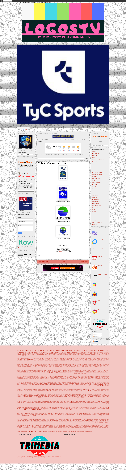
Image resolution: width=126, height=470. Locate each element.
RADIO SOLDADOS (70, 413)
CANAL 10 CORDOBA (35, 359)
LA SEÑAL (85, 384)
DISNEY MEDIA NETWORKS (80, 373)
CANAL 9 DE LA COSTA (101, 364)
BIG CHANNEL (77, 357)
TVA (67, 427)
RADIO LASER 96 (68, 407)
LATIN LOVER (107, 384)
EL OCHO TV (46, 376)
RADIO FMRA (34, 403)
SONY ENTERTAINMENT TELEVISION (94, 418)
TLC (79, 425)
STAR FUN (67, 419)
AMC (106, 353)
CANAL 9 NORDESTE (42, 365)
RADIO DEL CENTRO (20, 400)
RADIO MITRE (30, 409)
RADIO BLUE (93, 395)
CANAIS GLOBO (29, 359)
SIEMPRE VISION (58, 418)
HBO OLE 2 (26, 383)
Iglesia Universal (95, 188)
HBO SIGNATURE (38, 383)
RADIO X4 (35, 415)
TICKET (66, 425)
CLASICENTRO (19, 370)
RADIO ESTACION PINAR (68, 401)
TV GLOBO (30, 427)
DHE (33, 372)
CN (53, 370)
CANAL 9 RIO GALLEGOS (72, 365)
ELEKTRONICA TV (88, 376)
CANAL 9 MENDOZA (35, 365)
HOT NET (74, 383)
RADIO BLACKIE (88, 395)
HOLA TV (64, 383)
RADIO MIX (34, 409)
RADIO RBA (32, 412)
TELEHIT (87, 421)
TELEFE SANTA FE (77, 421)
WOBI (56, 431)
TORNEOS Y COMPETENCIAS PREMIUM (28, 426)
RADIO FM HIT (85, 402)
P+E (71, 390)
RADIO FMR (30, 403)
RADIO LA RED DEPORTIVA (21, 407)
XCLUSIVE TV (66, 431)
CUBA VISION (87, 371)
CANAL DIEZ (63, 366)
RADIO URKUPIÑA (90, 414)
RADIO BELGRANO (70, 395)
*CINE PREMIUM (40, 350)
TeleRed (94, 220)
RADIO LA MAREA (73, 406)
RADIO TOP (33, 414)
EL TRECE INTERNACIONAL (76, 376)
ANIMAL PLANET (63, 354)
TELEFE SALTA (71, 421)
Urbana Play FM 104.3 (102, 274)
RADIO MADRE (49, 408)
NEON (66, 389)
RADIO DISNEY (56, 400)
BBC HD (59, 357)
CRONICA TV (83, 371)
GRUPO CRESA (33, 382)
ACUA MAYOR (30, 353)
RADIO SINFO (64, 413)
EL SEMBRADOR (62, 376)
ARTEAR (24, 355)
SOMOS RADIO (79, 418)
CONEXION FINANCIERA (47, 371)
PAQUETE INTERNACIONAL (87, 390)
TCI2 (64, 420)
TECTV (71, 420)
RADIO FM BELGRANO (65, 402)
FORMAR (78, 378)
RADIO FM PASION (104, 402)
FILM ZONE (56, 378)
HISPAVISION (56, 383)
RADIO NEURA (93, 409)
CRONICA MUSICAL (78, 371)
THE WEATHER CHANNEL (58, 425)
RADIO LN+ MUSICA (26, 408)
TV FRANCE (26, 427)
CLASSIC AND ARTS (38, 370)
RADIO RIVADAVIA (79, 412)
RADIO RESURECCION (68, 412)
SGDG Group (95, 211)
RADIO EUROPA (85, 401)
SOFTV (70, 418)
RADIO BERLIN (77, 395)
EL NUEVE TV (42, 376)
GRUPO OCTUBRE (61, 382)
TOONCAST (19, 426)
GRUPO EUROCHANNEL (48, 382)
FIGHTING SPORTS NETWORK (44, 378)
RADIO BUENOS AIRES (26, 396)
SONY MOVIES (102, 418)
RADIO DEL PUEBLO (41, 400)
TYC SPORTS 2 (94, 427)
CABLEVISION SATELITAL (105, 358)
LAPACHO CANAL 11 (91, 384)
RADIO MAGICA (54, 408)
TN (87, 425)
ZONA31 (86, 431)
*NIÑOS (31, 352)
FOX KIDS (87, 378)
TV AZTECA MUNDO (101, 426)
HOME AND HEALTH (69, 383)
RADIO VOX (31, 415)
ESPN (25, 377)
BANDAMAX (19, 357)
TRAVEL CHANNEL (51, 426)
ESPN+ (56, 377)
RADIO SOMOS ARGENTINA (77, 413)
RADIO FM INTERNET (91, 402)
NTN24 (28, 390)
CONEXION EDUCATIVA (39, 371)
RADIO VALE (101, 414)
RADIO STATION (101, 413)
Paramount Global (96, 207)
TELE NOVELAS (83, 420)
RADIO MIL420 (104, 408)
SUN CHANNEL (99, 419)
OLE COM (48, 390)
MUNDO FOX (93, 388)
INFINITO (33, 384)
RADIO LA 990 (34, 406)
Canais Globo (95, 163)
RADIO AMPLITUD (103, 394)
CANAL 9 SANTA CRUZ (85, 365)
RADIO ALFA (35, 394)
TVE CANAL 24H (79, 427)
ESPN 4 (33, 377)
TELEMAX (103, 421)
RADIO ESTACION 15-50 (43, 401)
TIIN (73, 425)
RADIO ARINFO (30, 395)
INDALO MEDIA (28, 384)
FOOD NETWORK (70, 378)
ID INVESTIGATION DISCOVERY (100, 383)
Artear (93, 157)
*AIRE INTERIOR (30, 350)
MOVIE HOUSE (20, 388)
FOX (80, 378)
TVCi (71, 427)
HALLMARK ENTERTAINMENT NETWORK (94, 382)
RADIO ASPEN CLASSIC (49, 395)
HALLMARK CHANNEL (84, 382)
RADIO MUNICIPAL (62, 409)
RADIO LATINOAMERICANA (85, 407)
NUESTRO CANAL (32, 390)
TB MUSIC (53, 420)
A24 (101, 352)
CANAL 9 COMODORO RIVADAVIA (91, 364)
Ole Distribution (95, 199)
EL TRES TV (83, 376)
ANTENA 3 (70, 354)
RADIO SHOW (56, 413)
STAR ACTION (43, 419)
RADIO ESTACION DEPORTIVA (59, 401)
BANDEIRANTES (23, 357)
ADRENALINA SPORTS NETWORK (38, 353)
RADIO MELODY (86, 408)
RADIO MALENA (59, 408)
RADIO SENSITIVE (50, 413)
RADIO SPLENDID (96, 413)
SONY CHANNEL (84, 418)
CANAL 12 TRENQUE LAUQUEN (46, 360)
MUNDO (89, 388)
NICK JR (89, 389)
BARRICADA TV (28, 357)
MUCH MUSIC (66, 388)
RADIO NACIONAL (75, 409)
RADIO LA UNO (46, 407)
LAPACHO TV (96, 384)
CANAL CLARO (33, 366)
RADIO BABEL (55, 395)
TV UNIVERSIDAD (54, 427)
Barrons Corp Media (96, 161)
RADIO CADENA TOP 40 (90, 396)
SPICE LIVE (39, 419)
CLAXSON (44, 370)
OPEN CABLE (56, 390)
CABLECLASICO (72, 358)
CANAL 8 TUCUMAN (66, 364)
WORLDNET (59, 431)
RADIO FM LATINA (98, 402)
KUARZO (67, 384)
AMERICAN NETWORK (56, 354)
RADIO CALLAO (104, 396)
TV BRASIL (106, 426)
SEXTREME (37, 418)
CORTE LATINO (62, 371)
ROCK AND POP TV (46, 416)
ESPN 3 (30, 377)
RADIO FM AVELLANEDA (57, 402)
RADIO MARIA (70, 408)
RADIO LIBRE (97, 407)
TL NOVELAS (77, 425)
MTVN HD (57, 388)
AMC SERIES (22, 354)
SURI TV (40, 420)
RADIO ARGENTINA (24, 395)
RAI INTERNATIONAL (49, 415)
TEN (93, 216)
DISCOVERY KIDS (106, 372)
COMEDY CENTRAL (20, 371)
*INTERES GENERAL (104, 350)
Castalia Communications (97, 165)
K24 (64, 384)
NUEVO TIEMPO (43, 390)
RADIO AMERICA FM (96, 394)
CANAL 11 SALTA (103, 359)
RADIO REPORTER (54, 412)
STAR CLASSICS (58, 419)
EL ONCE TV (54, 376)
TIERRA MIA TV (70, 425)
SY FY (43, 420)
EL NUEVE (37, 376)
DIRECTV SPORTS (62, 372)
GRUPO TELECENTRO (70, 382)
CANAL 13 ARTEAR (54, 360)
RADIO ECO (61, 400)
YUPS (71, 431)
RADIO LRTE (40, 408)
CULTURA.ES (92, 371)
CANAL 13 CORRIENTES (62, 360)
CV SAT (95, 371)
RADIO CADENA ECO (68, 396)
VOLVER (22, 431)
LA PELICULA (81, 384)
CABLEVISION (88, 358)
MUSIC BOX (105, 388)
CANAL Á (104, 365)
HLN (62, 383)
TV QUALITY (49, 427)
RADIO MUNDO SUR (56, 409)
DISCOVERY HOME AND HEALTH (98, 372)
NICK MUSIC (92, 389)
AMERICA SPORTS (39, 354)
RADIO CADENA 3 (40, 396)
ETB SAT (59, 377)
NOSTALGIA (20, 390)
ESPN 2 (28, 377)
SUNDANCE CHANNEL (105, 419)
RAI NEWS (58, 415)
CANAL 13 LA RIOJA (69, 360)
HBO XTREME (43, 383)
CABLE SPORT (67, 358)
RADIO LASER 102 (62, 407)
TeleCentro (94, 218)
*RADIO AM (67, 352)
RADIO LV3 (45, 408)
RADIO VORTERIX (25, 415)
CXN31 (103, 371)
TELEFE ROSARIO (65, 421)
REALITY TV (84, 415)
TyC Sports (19, 43)
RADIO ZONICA (43, 415)
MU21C (61, 388)
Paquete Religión (95, 203)
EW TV (92, 377)
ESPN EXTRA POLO (43, 377)
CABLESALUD (83, 358)
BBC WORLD (66, 357)
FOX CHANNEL (83, 378)
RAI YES (68, 415)
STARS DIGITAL (87, 419)
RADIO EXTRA (96, 401)
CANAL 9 (70, 364)
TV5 (61, 427)
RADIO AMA (62, 394)
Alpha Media (95, 151)
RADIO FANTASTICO (103, 401)
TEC (69, 420)
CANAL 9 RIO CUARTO (63, 365)
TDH (67, 420)
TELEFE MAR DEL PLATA (51, 421)
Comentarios (96, 336)
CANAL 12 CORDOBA (23, 360)
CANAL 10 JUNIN (41, 359)
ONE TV (52, 390)
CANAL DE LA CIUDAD (39, 366)
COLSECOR (87, 370)
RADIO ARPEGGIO (36, 395)
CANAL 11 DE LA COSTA (83, 359)
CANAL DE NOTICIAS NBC (57, 366)
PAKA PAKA (74, 390)
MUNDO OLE (97, 388)
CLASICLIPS (24, 370)
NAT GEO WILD (44, 389)
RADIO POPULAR (20, 412)
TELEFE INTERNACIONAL (43, 421)
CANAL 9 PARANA (49, 365)
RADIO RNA (84, 412)
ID (94, 383)
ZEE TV (81, 431)
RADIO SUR (25, 414)
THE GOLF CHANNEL (33, 425)
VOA (20, 431)
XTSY (69, 431)
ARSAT (105, 354)
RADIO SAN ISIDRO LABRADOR (40, 413)
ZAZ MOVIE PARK (77, 431)
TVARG (69, 427)
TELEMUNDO (107, 421)
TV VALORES (59, 427)
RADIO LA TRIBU (41, 407)
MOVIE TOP (25, 388)
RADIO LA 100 (19, 406)
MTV (35, 388)
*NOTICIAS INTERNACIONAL (45, 352)
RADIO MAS (75, 408)
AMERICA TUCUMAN (45, 354)
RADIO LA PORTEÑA (94, 406)
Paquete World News (96, 205)
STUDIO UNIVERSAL (93, 419)
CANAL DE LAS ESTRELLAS (48, 366)
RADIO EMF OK (21, 401)
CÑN (80, 370)
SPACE (26, 419)
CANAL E (67, 366)
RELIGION (101, 415)
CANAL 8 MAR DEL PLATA (52, 364)
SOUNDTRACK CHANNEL (21, 419)
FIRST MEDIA (63, 378)
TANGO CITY (49, 420)
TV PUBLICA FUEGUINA (43, 427)
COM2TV (107, 370)
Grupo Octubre (95, 186)
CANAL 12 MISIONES (37, 360)
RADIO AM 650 (39, 394)
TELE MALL (78, 420)
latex (42, 460)
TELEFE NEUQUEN (59, 421)
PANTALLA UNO (78, 390)
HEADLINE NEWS (49, 383)
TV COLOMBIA (21, 427)
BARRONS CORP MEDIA (36, 357)
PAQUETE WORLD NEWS (97, 390)
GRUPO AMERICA (26, 382)
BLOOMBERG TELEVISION (91, 357)
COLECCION (83, 370)
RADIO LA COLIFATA (53, 406)
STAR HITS (71, 419)
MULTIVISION (86, 388)
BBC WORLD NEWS (72, 357)
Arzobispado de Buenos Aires (98, 159)
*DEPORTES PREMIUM (73, 350)
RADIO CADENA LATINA (75, 396)
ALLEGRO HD (84, 353)
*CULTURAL (58, 350)
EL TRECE (70, 376)
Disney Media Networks (97, 174)
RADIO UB (55, 414)
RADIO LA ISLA (68, 406)
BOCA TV (97, 357)
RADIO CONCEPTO (80, 397)
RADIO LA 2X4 (24, 406)
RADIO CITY (40, 397)
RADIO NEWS (98, 409)
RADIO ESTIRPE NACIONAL (77, 401)
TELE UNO (95, 420)
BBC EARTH (48, 357)
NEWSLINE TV (72, 389)
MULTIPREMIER (81, 388)
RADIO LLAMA (19, 408)
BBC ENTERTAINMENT (54, 357)
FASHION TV (29, 378)
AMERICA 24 (34, 354)
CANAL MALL (107, 366)
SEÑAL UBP (33, 418)
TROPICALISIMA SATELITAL (75, 426)
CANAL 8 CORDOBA (44, 364)
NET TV (68, 389)
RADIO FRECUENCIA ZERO (63, 403)
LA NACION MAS (76, 384)
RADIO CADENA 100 (33, 396)
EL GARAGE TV (28, 376)
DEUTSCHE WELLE (30, 372)
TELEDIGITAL (19, 421)
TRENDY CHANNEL (65, 426)
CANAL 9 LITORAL (29, 365)
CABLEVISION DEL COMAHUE (95, 358)
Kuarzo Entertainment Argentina (99, 193)
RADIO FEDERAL (22, 402)
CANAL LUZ (102, 366)
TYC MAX (85, 427)
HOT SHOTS (78, 383)
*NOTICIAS (36, 352)
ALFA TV (76, 353)
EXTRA (99, 377)
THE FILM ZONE (27, 425)
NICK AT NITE (85, 389)
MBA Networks (95, 195)
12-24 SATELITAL (81, 352)
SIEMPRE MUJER (52, 418)
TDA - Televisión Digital (97, 213)
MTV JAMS (51, 388)
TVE (73, 427)
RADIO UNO (69, 414)
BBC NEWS (62, 357)
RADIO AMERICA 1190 (89, 394)
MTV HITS (47, 388)
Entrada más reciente (43, 261)
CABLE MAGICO (56, 358)
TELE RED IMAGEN (89, 420)
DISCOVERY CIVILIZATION (81, 372)
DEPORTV (25, 372)
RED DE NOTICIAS (89, 415)
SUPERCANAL (19, 420)
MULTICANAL (71, 388)
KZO (69, 384)
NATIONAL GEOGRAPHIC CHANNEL (52, 389)
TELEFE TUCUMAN (83, 421)
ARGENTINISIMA (94, 354)
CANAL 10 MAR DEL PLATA (48, 359)
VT (27, 431)
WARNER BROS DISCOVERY (35, 431)
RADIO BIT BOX (82, 395)
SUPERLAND (32, 420)
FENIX (32, 378)
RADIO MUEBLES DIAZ (48, 409)
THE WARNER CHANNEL (49, 425)
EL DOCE (24, 376)
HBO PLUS (30, 383)
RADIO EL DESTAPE (73, 400)
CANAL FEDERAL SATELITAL (83, 366)
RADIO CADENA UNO (98, 396)
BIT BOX (83, 357)
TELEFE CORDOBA (35, 421)
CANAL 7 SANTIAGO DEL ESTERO (35, 364)
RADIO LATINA (78, 407)
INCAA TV (23, 384)
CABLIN (24, 359)
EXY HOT (102, 377)
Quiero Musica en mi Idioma (99, 248)
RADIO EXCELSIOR (91, 401)
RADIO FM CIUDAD (72, 402)
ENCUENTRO (93, 376)
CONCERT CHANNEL (32, 371)
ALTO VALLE (99, 353)
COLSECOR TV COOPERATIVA (101, 370)
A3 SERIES (107, 352)
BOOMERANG (107, 357)
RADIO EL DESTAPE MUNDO (81, 400)
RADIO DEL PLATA (27, 400)
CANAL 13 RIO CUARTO (83, 360)
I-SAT (93, 383)
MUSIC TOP (22, 389)
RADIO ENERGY (26, 401)
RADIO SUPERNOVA (20, 414)
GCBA (93, 180)
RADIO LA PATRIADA (87, 406)
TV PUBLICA (37, 427)
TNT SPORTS (101, 425)
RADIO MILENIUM (24, 409)
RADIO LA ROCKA (29, 407)
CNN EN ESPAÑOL (69, 370)
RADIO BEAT (65, 395)
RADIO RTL (32, 413)
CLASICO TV (28, 370)
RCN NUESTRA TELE (78, 415)
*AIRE (23, 350)
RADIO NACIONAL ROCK (82, 409)
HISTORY (60, 383)
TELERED (40, 422)
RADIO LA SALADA (35, 407)
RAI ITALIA (54, 415)
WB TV (51, 431)
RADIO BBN (60, 395)
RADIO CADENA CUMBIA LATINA (48, 396)
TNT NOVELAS (92, 425)
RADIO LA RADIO (101, 406)
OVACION (67, 390)
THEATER (63, 425)
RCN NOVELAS (72, 415)
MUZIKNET (26, 389)
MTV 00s (37, 388)
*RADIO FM (74, 352)
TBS (56, 420)
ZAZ (73, 431)
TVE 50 (75, 427)
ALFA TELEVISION (72, 353)
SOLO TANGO (74, 418)
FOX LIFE (91, 378)
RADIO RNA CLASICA (90, 412)
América (99, 283)
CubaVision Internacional (64, 251)
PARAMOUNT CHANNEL (105, 390)
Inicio (64, 261)
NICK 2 (82, 389)
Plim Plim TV (100, 291)
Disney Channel (101, 230)
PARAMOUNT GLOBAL (21, 391)
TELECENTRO (102, 420)
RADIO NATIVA (88, 409)
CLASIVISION (32, 370)
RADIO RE (36, 412)
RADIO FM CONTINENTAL (79, 402)
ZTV (91, 431)
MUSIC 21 (101, 388)
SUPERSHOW (36, 420)
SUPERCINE (24, 420)
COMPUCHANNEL (26, 371)
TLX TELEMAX (84, 425)
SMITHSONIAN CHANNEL (65, 418)
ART (108, 354)
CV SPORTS (98, 371)
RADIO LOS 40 (31, 408)
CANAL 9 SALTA (79, 365)
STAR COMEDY (63, 419)
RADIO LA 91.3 (29, 406)
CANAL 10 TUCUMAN (64, 359)
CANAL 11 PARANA (97, 359)
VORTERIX (25, 431)
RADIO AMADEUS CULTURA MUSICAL (78, 394)
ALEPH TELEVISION (65, 353)
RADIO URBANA (77, 414)
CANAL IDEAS (95, 366)
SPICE (31, 419)
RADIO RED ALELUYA (47, 412)
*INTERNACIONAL (21, 352)
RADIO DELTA (47, 400)
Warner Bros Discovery (97, 222)
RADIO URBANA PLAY (83, 414)
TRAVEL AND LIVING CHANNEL (42, 426)
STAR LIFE (75, 419)
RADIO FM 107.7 (50, 402)
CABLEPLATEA (78, 358)
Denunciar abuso (22, 247)
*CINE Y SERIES (49, 350)
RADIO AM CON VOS (45, 394)
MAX (89, 385)
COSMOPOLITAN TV (71, 371)
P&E (69, 390)
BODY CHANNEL (101, 357)
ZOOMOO (89, 431)
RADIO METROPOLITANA (98, 408)
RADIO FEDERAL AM (29, 402)
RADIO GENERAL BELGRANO (83, 403)
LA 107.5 (72, 384)
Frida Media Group (96, 178)
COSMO (66, 371)
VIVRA (18, 431)
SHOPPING (47, 418)
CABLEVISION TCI (20, 359)
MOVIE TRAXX (29, 388)
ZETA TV (83, 431)
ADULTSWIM (46, 353)
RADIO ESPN (36, 401)
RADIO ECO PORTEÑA (66, 400)
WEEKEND (53, 431)
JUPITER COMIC (60, 384)
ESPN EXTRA (37, 377)
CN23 (55, 370)
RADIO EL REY (103, 400)
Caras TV (100, 256)
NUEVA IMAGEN (37, 390)
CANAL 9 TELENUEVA (92, 365)
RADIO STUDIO (106, 413)
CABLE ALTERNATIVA (44, 358)
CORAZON (58, 371)
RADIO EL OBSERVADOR (96, 400)
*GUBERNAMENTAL (94, 350)
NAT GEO (29, 389)
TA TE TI (45, 420)
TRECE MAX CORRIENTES (58, 426)
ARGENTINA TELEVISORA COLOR (86, 354)
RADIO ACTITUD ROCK (28, 394)
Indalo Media (95, 190)
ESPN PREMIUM (52, 377)
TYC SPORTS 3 (99, 427)
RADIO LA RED (106, 406)
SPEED (29, 419)
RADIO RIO (74, 412)
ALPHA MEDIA (89, 353)
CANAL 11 (69, 359)
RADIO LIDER (102, 407)
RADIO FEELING (35, 402)
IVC (49, 384)
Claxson (94, 170)
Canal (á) (100, 265)
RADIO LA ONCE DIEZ (80, 406)
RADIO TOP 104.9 (38, 414)
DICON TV (36, 372)
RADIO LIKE (107, 407)
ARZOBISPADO (29, 355)
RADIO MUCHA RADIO (41, 409)
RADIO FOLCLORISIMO (40, 403)
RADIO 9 (23, 394)
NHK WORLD (77, 389)
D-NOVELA (106, 371)
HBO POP (33, 383)
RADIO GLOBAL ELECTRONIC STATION (100, 403)
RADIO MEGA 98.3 (80, 408)
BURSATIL (28, 358)
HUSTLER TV (90, 383)
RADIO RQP (28, 413)
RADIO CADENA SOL (83, 396)
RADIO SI (60, 413)
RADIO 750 (20, 394)
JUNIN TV (53, 384)
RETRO (104, 415)
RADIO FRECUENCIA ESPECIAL (53, 403)
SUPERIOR (28, 420)
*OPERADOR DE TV (58, 352)
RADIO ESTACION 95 (50, 401)
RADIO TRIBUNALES (51, 414)
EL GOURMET (33, 376)
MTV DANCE (44, 388)
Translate (26, 129)
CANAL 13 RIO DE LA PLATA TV (93, 360)
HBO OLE (22, 383)
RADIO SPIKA (90, 413)
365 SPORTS (99, 352)
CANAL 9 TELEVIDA (100, 365)
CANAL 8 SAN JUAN (59, 364)
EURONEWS (82, 377)
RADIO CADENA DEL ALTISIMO (58, 396)
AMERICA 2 (29, 354)
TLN (81, 425)
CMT (52, 370)
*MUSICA (28, 352)
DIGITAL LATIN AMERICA (42, 372)
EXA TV (96, 377)
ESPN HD (47, 377)
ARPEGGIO (102, 354)
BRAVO (22, 358)
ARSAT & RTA (95, 155)
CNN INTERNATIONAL (75, 370)
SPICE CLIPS (34, 419)
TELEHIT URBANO (98, 421)
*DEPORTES (64, 350)
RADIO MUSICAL (69, 409)
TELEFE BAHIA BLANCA (28, 421)
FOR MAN (74, 378)
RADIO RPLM (23, 413)
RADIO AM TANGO (52, 394)
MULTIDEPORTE (75, 388)
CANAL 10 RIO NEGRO (56, 359)
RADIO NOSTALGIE (103, 409)
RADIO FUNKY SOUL (70, 403)
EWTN (94, 377)
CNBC (57, 370)
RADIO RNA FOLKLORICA (99, 412)
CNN (59, 370)
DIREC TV (47, 372)
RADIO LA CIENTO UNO (46, 406)
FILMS (59, 378)
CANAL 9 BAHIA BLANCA (76, 364)
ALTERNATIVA (95, 353)
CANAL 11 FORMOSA (90, 359)
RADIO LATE (74, 407)
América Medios (95, 153)
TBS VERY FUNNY (60, 420)
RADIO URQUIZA (95, 414)
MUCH (63, 388)
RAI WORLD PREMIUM (63, 415)
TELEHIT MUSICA (92, 421)
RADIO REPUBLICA (61, 412)
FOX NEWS (95, 378)
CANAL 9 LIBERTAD (22, 365)
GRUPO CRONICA (39, 382)
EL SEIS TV (58, 376)
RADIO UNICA (64, 414)
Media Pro (94, 197)
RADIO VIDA (105, 414)
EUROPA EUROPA (87, 377)
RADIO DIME (52, 400)
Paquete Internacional (96, 201)
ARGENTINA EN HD (77, 354)
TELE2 (98, 420)
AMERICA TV (51, 354)
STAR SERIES (79, 419)
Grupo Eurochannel (96, 182)
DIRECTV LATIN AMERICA (54, 372)
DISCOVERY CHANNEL (73, 372)
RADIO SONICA (85, 413)
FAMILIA (105, 377)
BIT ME (85, 357)
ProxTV (93, 209)
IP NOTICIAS (46, 384)
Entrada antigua (84, 261)
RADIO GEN (76, 403)
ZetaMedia (94, 224)
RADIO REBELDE (41, 412)
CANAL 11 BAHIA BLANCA (75, 359)
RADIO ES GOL (31, 401)
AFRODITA (55, 353)
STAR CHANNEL (48, 419)
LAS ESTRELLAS (101, 384)
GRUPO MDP (55, 382)
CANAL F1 (77, 366)
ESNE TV (22, 377)
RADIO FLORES (40, 402)
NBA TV (59, 389)
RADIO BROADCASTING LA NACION (101, 395)
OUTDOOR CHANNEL (62, 390)
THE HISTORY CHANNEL (41, 425)
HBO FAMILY (107, 382)
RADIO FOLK (46, 403)
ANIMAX (67, 354)
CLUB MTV (48, 370)
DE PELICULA (21, 372)
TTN (83, 426)
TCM (65, 420)
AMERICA (25, 354)
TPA (36, 426)
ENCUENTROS (98, 376)
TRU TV (81, 426)
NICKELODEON (101, 389)
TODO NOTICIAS (106, 425)
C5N (40, 358)
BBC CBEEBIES (43, 357)
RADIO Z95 (39, 415)
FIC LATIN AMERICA (36, 378)
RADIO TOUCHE (44, 414)
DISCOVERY (67, 372)
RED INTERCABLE (95, 415)
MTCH (33, 388)
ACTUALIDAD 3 (19, 353)
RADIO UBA (60, 414)
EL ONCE (50, 376)
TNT (89, 425)
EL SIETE (66, 376)
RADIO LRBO (36, 408)
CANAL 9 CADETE (83, 364)
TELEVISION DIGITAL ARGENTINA (102, 422)
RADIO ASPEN (42, 395)
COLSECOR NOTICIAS (92, 370)
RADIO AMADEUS (67, 394)
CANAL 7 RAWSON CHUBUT (25, 364)
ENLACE (102, 376)
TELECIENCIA (107, 420)
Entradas (96, 334)
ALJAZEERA (80, 353)
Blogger (53, 460)
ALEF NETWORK (59, 353)
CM (50, 370)
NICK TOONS (97, 389)
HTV (81, 383)
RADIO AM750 (58, 394)
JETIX (51, 384)
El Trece (99, 309)
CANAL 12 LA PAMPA (30, 360)
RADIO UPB (72, 414)
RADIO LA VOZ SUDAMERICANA (54, 407)
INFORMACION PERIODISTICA (39, 384)
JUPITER (56, 384)
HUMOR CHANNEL (85, 383)
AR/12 (73, 354)
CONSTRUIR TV (54, 371)
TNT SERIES (97, 425)
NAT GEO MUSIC (38, 389)
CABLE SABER (62, 358)
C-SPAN (38, 358)
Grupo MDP (94, 184)
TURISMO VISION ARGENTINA (93, 426)
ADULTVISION (51, 353)
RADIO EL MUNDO (89, 400)
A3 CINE (104, 352)
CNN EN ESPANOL (63, 370)
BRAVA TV (18, 358)
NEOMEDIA (63, 389)
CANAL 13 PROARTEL (76, 360)
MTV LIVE (54, 388)
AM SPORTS (104, 353)
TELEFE (23, 421)
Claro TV (94, 168)
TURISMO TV (86, 426)
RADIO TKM (29, 414)
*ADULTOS (19, 350)
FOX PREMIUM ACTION (100, 378)
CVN (101, 371)
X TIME (62, 431)
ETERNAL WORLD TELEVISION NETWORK (68, 377)
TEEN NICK (74, 420)
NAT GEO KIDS (33, 389)
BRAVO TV (25, 358)
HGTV (53, 383)
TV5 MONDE (65, 427)
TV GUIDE (33, 427)
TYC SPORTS (90, 427)
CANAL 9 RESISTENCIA (56, 365)
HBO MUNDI (19, 383)
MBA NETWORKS (100, 385)
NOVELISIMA (24, 390)
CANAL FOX (90, 366)
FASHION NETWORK (23, 378)
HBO (101, 382)
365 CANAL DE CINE (93, 352)
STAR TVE (83, 419)
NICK (80, 389)
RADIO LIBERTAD (92, 407)
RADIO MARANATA (65, 408)
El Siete (99, 300)
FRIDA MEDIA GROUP (21, 381)
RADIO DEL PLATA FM (33, 400)
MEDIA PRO (107, 385)
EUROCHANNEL (77, 377)
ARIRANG (98, 354)
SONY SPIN (107, 418)
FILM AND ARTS (52, 378)
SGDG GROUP (42, 418)
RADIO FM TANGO (25, 403)
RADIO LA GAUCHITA (61, 406)
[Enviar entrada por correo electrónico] (39, 255)
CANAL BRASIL (28, 366)
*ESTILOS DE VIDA (83, 350)
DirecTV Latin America (97, 172)
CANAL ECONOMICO (72, 366)
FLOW (66, 378)
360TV (89, 352)
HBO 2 (104, 382)
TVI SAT (83, 427)
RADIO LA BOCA (39, 406)
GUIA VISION (77, 382)
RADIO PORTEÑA (26, 412)
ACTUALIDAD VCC (25, 353)
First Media (94, 176)
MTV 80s (40, 388)
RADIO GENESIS (90, 403)
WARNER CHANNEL (46, 431)
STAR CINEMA (53, 419)
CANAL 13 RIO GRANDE (101, 360)
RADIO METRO (91, 408)
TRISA (70, 426)
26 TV (86, 352)
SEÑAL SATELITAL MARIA (26, 418)
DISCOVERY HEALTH (89, 372)
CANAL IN (99, 366)
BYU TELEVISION (33, 358)
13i (84, 352)
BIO (80, 357)
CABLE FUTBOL (51, 358)
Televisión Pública (101, 239)
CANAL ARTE (24, 366)
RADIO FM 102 (45, 402)
